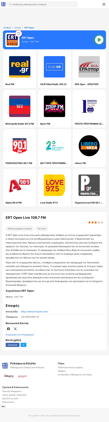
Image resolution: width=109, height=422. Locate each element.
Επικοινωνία (8, 402)
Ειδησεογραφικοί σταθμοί (20, 228)
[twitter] (15, 329)
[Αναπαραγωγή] (99, 39)
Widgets (62, 371)
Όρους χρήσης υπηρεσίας (14, 395)
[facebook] (8, 329)
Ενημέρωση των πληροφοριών (20, 334)
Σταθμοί (7, 27)
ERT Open (29, 27)
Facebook (12, 345)
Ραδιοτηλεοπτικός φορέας (70, 367)
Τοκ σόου (41, 228)
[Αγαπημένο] (18, 33)
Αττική (18, 27)
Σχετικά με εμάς (10, 398)
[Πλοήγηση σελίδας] (104, 4)
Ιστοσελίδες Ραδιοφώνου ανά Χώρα (75, 374)
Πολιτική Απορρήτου (11, 391)
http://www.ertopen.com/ (34, 311)
